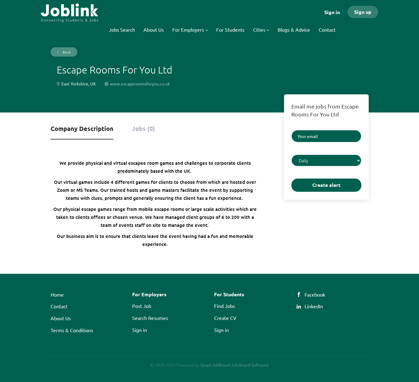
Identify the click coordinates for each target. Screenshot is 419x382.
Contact (59, 306)
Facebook (315, 294)
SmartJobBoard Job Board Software (234, 365)
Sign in (332, 12)
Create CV (225, 318)
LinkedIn (314, 306)
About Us (61, 318)
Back (66, 51)
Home (57, 294)
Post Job (141, 306)
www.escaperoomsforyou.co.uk (140, 83)
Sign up (362, 12)
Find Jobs (224, 306)
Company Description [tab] (82, 128)
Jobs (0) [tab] (143, 128)
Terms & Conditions (72, 330)
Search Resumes (150, 318)
